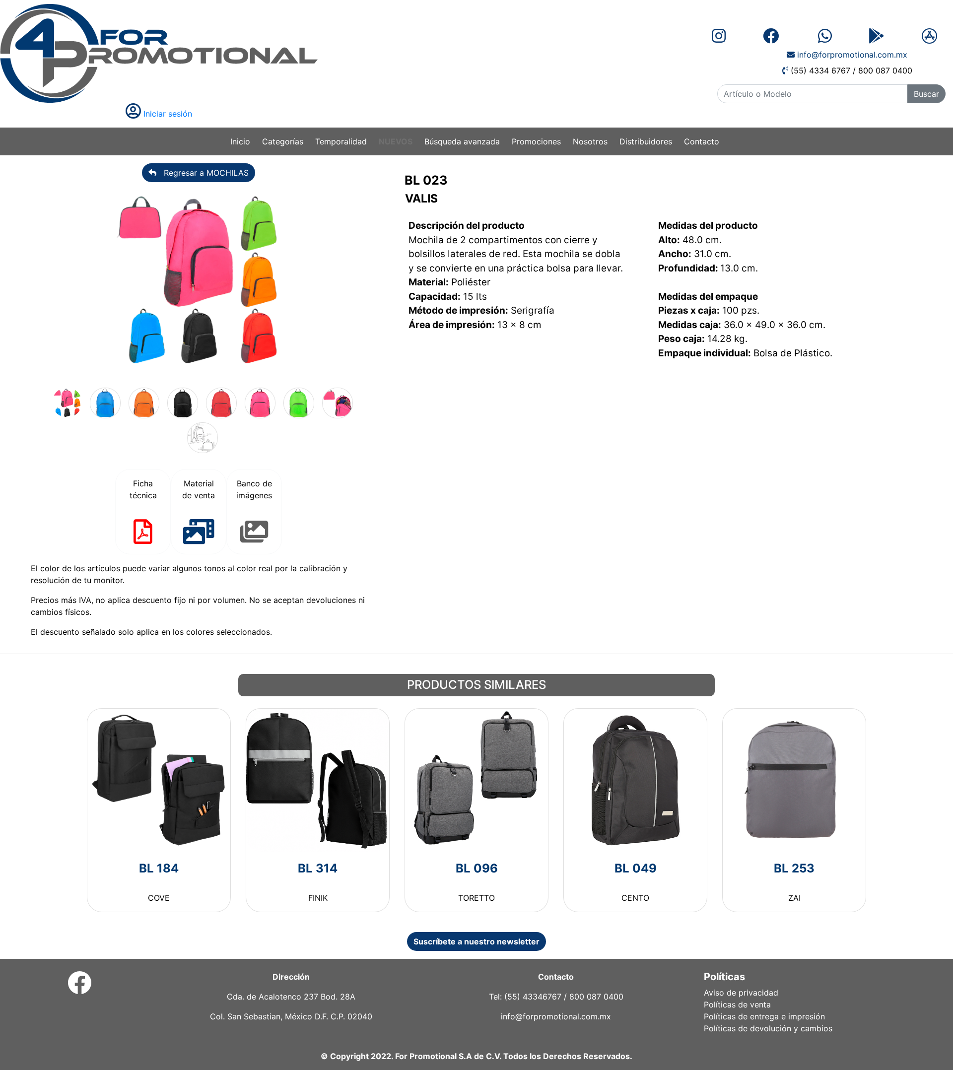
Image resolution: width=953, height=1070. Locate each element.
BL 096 (477, 868)
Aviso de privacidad (741, 993)
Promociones (536, 141)
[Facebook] (79, 989)
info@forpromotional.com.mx (851, 55)
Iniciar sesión (166, 114)
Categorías (282, 141)
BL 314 (318, 868)
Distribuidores (645, 141)
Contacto (701, 141)
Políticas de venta (737, 1004)
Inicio (240, 141)
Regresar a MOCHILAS (202, 173)
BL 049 (635, 868)
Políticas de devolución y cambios (768, 1028)
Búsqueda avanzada (462, 141)
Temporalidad (341, 141)
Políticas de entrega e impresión (764, 1016)
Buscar (926, 94)
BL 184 (159, 868)
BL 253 (794, 868)
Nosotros (590, 141)
